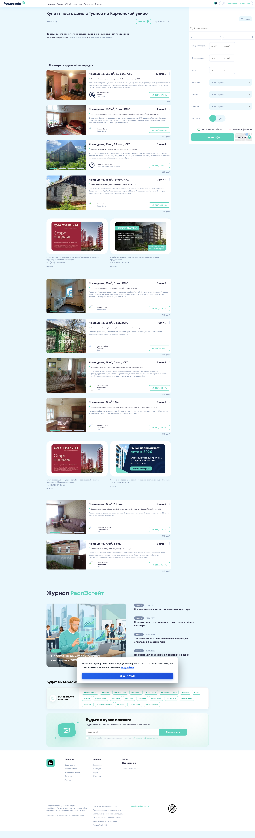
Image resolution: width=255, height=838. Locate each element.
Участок (68, 780)
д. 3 (130, 549)
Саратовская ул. (132, 288)
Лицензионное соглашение (105, 821)
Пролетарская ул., (128, 79)
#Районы (88, 704)
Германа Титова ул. (130, 184)
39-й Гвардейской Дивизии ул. (147, 114)
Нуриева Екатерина (104, 164)
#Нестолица (156, 698)
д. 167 (137, 79)
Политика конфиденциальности (107, 810)
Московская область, (99, 149)
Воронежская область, (99, 328)
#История (129, 698)
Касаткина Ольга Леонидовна (103, 347)
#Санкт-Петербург (104, 704)
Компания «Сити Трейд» (103, 93)
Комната (97, 776)
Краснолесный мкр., (123, 328)
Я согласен (127, 675)
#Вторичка (136, 692)
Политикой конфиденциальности (146, 738)
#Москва (142, 698)
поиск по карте (78, 37)
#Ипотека (116, 698)
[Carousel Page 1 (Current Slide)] (53, 98)
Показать (213, 137)
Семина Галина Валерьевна (102, 386)
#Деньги (185, 692)
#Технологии (134, 704)
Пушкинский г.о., (113, 149)
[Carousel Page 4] (80, 98)
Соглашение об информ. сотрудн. (108, 813)
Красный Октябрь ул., (149, 509)
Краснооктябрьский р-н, (127, 114)
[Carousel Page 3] (71, 98)
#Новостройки (152, 704)
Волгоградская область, (100, 114)
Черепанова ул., (147, 407)
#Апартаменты (90, 692)
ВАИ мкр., (120, 407)
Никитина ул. (136, 328)
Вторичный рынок (72, 772)
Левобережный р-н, (123, 367)
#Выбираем (151, 692)
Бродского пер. (137, 367)
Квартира (97, 765)
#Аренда (105, 692)
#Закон (87, 698)
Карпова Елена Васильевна (102, 426)
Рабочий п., (122, 288)
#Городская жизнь (169, 692)
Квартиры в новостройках (71, 767)
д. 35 (159, 509)
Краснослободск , (115, 184)
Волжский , (113, 288)
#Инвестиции (100, 698)
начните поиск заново (102, 37)
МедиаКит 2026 (100, 825)
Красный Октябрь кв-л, (132, 407)
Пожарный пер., (122, 549)
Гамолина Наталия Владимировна (104, 528)
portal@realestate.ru (140, 806)
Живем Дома (102, 129)
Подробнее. (127, 667)
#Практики (171, 698)
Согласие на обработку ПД (105, 806)
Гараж (96, 772)
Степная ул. (133, 149)
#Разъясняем (186, 698)
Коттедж (68, 776)
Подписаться (173, 732)
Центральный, (116, 79)
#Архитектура (120, 692)
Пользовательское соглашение (107, 817)
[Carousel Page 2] (62, 98)
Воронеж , (112, 328)
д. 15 (155, 407)
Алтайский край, (97, 79)
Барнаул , (106, 79)
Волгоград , (113, 114)
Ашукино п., (124, 149)
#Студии (120, 704)
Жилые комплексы (130, 768)
